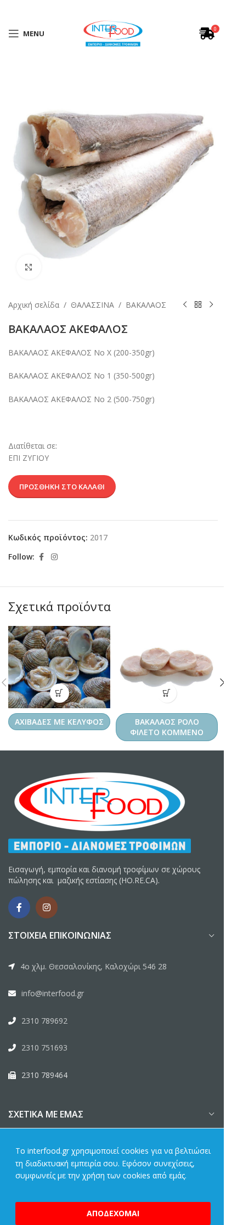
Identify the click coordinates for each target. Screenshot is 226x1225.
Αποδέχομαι (109, 1213)
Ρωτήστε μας (130, 640)
